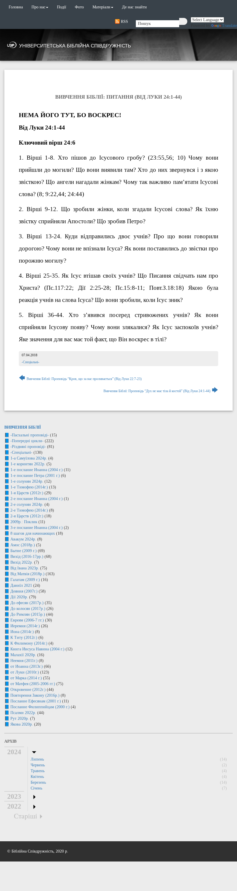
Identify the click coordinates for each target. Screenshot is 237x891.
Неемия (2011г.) (24, 660)
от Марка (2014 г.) (26, 678)
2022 (14, 806)
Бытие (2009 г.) (23, 551)
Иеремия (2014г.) (25, 626)
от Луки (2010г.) (24, 672)
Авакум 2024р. (23, 539)
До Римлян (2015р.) (27, 614)
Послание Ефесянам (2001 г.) (35, 701)
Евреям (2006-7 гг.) (27, 620)
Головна (16, 7)
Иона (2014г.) (22, 632)
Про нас (38, 7)
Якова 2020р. (21, 724)
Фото (79, 7)
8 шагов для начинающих (32, 533)
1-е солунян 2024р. (26, 481)
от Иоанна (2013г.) (26, 666)
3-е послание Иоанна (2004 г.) (36, 527)
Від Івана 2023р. (24, 568)
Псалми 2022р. (23, 713)
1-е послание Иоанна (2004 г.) (36, 470)
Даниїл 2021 (21, 585)
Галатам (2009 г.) (25, 580)
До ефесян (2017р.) (27, 603)
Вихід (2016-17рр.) (26, 556)
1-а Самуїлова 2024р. (28, 458)
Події (61, 7)
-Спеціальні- (30, 362)
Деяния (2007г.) (24, 591)
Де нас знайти (134, 7)
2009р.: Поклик (23, 522)
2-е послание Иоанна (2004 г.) (36, 499)
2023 (14, 796)
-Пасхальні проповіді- (29, 435)
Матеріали (101, 7)
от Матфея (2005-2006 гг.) (32, 684)
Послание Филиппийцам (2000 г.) (40, 707)
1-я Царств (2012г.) (26, 493)
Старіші (25, 816)
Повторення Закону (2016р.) (35, 695)
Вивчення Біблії (22, 427)
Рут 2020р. (19, 718)
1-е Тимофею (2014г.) (29, 487)
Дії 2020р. (19, 597)
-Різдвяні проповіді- (28, 446)
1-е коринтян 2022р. (27, 464)
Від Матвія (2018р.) (27, 574)
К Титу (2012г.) (23, 637)
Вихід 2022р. (21, 562)
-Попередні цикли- (27, 441)
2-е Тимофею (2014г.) (29, 510)
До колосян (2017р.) (27, 608)
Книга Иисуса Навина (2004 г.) (37, 649)
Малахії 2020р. (23, 655)
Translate (229, 25)
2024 (14, 752)
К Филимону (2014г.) (28, 643)
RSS (124, 21)
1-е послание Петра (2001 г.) (35, 475)
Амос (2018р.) (22, 545)
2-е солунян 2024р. (26, 504)
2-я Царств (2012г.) (26, 516)
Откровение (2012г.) (28, 689)
